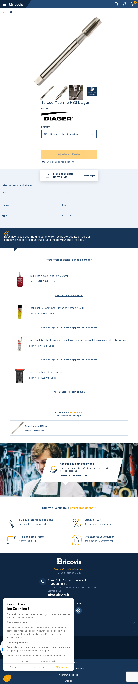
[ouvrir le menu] (4, 4)
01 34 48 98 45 (57, 584)
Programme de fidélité (69, 674)
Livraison (69, 680)
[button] (7, 678)
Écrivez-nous (54, 590)
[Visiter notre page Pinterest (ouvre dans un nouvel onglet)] (78, 610)
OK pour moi (62, 667)
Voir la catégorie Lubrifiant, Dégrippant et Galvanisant (69, 327)
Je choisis (39, 667)
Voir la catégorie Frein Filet (69, 295)
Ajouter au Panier (69, 154)
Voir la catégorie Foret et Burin (69, 391)
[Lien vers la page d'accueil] (16, 4)
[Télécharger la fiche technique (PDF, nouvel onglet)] (90, 90)
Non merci (15, 667)
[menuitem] (117, 4)
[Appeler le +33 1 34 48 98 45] (43, 581)
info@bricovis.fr (58, 594)
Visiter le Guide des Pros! (74, 475)
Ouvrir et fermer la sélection (69, 134)
